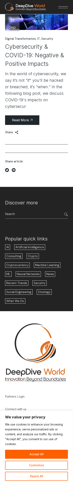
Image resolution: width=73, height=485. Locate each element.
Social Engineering (18, 292)
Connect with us (15, 409)
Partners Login (15, 396)
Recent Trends (16, 283)
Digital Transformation (20, 39)
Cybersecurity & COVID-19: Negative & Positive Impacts (34, 55)
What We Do (15, 301)
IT (38, 39)
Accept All (37, 454)
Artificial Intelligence (29, 247)
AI (7, 247)
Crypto (33, 256)
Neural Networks (28, 274)
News (50, 274)
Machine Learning (47, 265)
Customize (36, 465)
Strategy (44, 292)
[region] (36, 447)
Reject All (36, 476)
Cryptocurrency (17, 265)
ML (8, 274)
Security (47, 39)
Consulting (13, 256)
